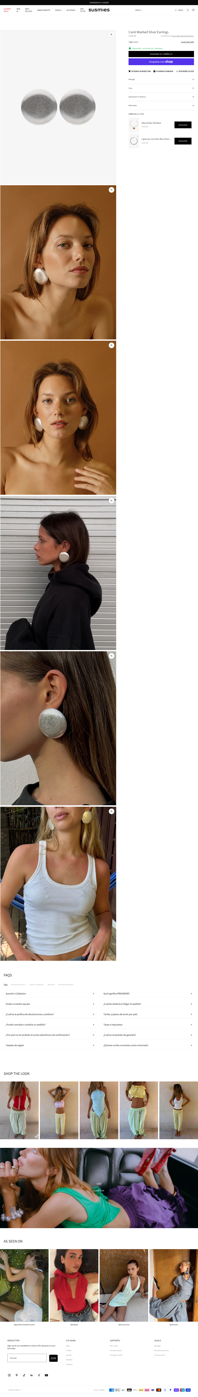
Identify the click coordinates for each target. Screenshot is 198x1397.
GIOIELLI (58, 10)
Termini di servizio (159, 1355)
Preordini (68, 1355)
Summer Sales (7, 10)
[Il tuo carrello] (193, 10)
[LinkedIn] (31, 1375)
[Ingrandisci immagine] (111, 34)
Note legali (157, 1346)
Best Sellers (28, 10)
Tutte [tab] (6, 984)
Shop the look (19, 1111)
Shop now (99, 1190)
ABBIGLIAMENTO (43, 10)
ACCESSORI (71, 10)
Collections (69, 1364)
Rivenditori (69, 1360)
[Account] (188, 10)
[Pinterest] (17, 1375)
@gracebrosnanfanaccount (24, 1325)
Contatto (68, 1350)
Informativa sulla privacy (161, 1350)
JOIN (53, 1358)
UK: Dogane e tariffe (116, 1355)
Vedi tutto (82, 10)
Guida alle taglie (187, 42)
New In (18, 10)
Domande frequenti (116, 1350)
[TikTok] (24, 1375)
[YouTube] (46, 1375)
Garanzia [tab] (51, 984)
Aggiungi (183, 125)
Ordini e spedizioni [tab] (36, 984)
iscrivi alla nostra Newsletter (183, 36)
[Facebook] (39, 1375)
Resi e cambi (114, 1346)
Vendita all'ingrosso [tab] (65, 984)
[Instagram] (9, 1375)
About (68, 1346)
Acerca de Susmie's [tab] (18, 984)
